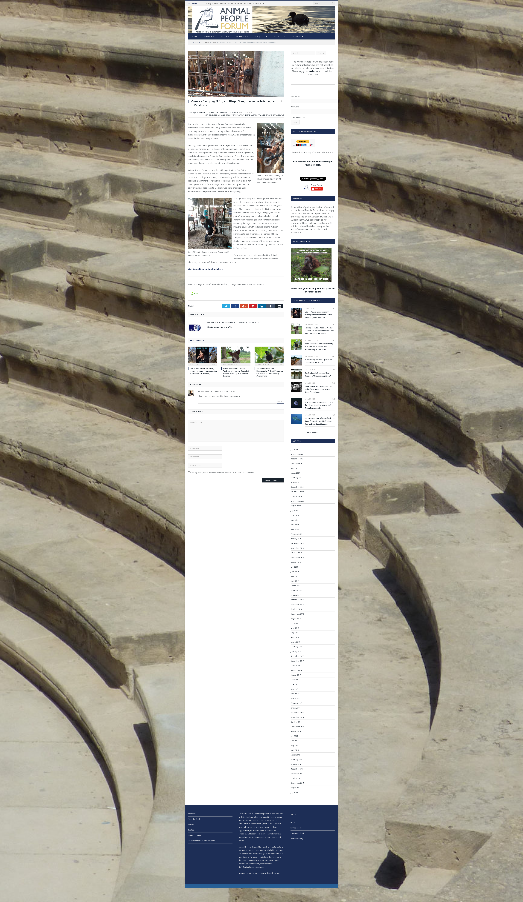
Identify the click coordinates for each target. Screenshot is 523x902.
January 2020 (296, 538)
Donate (296, 36)
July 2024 (294, 449)
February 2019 (296, 590)
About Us (192, 813)
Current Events (232, 115)
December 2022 (297, 459)
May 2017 (294, 689)
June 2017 (295, 684)
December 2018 (297, 599)
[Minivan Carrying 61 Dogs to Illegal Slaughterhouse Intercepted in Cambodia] (236, 74)
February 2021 (296, 477)
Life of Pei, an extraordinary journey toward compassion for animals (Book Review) (203, 371)
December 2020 (297, 487)
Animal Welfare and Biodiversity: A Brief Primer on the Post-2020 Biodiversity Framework (269, 372)
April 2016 (295, 750)
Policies (191, 824)
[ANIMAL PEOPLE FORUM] (261, 19)
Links (224, 36)
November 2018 (297, 604)
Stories (208, 36)
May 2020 (294, 520)
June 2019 (295, 571)
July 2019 (294, 567)
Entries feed (296, 828)
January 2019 (296, 595)
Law (240, 115)
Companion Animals (217, 115)
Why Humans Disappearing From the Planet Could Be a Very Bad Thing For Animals (319, 405)
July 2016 (294, 736)
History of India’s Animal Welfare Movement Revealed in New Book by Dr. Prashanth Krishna (236, 372)
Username (295, 96)
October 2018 (296, 609)
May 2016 (294, 745)
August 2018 (296, 618)
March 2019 (295, 585)
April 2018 (295, 637)
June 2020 (295, 515)
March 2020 (295, 529)
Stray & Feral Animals (275, 115)
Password (295, 107)
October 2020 (296, 496)
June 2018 (295, 628)
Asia (206, 115)
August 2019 (296, 562)
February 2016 (296, 759)
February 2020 (296, 534)
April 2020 (295, 524)
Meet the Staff (194, 819)
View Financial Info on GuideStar (201, 840)
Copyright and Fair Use (270, 873)
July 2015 (294, 792)
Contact (191, 830)
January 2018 (296, 651)
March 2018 (295, 642)
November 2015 (297, 773)
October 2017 (296, 665)
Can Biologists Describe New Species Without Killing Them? (318, 374)
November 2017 (297, 661)
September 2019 (297, 557)
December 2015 (297, 769)
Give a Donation (194, 835)
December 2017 (297, 656)
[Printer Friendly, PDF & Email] (194, 293)
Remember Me (298, 117)
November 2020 (297, 491)
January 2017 (296, 708)
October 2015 (296, 778)
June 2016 (295, 740)
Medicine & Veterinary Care (254, 115)
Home (194, 36)
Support (278, 36)
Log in (293, 822)
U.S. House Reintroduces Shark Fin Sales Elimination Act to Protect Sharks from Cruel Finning (320, 421)
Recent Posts (299, 300)
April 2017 (295, 693)
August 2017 (296, 675)
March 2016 (295, 755)
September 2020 (297, 501)
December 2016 (297, 712)
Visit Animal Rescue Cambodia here (205, 269)
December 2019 (297, 543)
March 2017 (295, 698)
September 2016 (297, 726)
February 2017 (296, 703)
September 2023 (297, 454)
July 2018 (294, 623)
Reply (279, 401)
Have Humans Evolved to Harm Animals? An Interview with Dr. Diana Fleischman (318, 389)
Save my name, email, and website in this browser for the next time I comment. (222, 472)
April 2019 (295, 581)
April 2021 (295, 468)
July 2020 (294, 510)
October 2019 (296, 552)
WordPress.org (297, 838)
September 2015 (297, 783)
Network (241, 36)
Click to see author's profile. (219, 327)
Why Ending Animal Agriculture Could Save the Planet (228, 3)
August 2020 (296, 506)
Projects (259, 36)
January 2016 (296, 764)
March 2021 (295, 473)
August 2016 (296, 731)
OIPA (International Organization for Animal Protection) (214, 113)
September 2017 (297, 670)
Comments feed (297, 833)
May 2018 (294, 632)
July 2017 (294, 679)
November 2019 (297, 548)
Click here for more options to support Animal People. (313, 163)
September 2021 (297, 463)
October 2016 (296, 722)
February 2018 (296, 646)
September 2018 (297, 614)
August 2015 (296, 787)
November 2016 (297, 717)
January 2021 (296, 482)
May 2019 (294, 576)
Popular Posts (315, 300)
